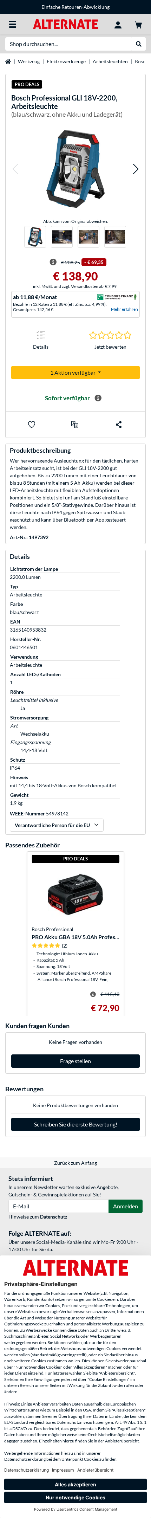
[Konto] (118, 24)
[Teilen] (119, 424)
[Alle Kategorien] (12, 24)
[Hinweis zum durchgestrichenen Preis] (53, 262)
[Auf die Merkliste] (31, 424)
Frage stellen (75, 1061)
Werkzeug (29, 61)
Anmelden (125, 1206)
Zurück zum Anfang (75, 1163)
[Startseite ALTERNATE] (65, 24)
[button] (15, 169)
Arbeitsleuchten (110, 61)
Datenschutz (53, 1217)
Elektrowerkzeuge (66, 61)
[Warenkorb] (138, 24)
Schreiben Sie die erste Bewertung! (75, 1124)
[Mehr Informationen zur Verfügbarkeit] (98, 398)
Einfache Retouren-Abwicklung (75, 7)
